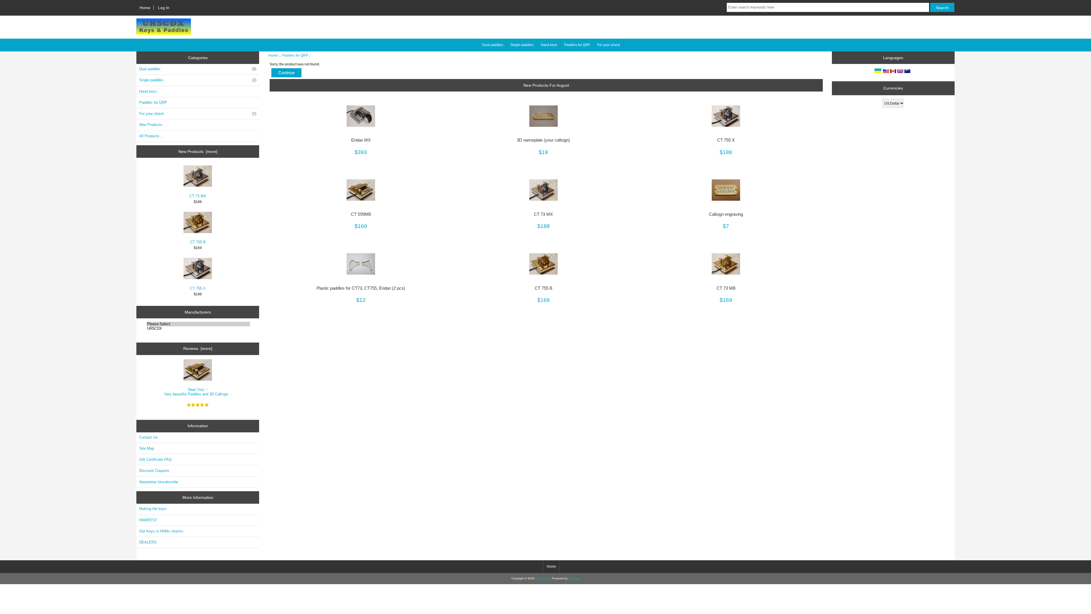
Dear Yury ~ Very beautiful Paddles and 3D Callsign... (198, 391)
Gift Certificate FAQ (155, 459)
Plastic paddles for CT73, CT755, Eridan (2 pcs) (361, 288)
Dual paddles (492, 45)
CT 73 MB (726, 288)
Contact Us (148, 437)
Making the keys (152, 509)
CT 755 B (198, 242)
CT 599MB (361, 214)
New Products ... (153, 125)
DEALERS (148, 542)
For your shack (608, 45)
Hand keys (549, 45)
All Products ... (151, 136)
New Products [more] (197, 151)
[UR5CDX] (198, 328)
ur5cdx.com (542, 578)
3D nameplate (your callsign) (543, 140)
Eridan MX (361, 140)
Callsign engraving (726, 214)
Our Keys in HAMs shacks (161, 531)
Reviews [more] (197, 348)
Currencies (893, 88)
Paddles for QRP (295, 55)
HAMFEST (148, 520)
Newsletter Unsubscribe (158, 482)
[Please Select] (198, 324)
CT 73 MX (198, 196)
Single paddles (522, 45)
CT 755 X (198, 288)
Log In (163, 7)
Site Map (146, 448)
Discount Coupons (154, 470)
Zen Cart (574, 578)
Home (145, 7)
